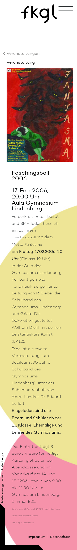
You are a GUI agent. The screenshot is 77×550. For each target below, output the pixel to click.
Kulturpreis (41, 66)
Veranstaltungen (41, 42)
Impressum (36, 537)
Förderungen (41, 54)
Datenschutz (60, 537)
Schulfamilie (41, 79)
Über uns (41, 29)
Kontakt (40, 91)
